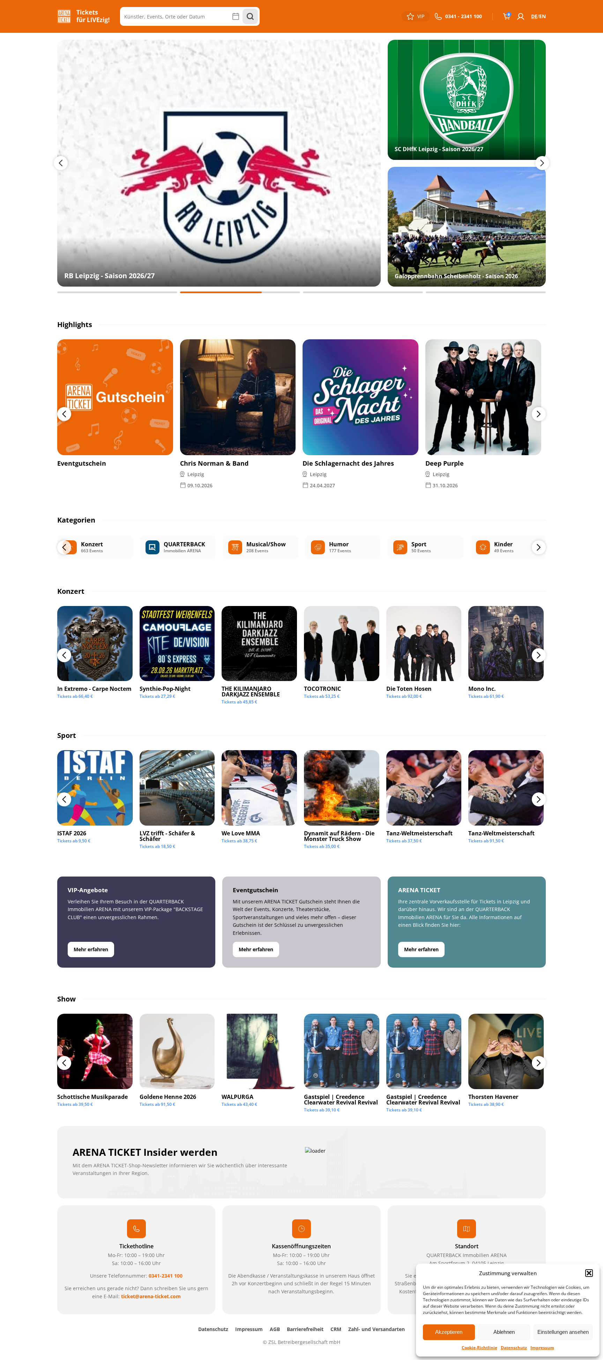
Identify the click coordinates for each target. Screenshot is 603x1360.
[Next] (539, 414)
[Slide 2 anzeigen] (240, 292)
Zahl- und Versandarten (376, 1329)
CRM (335, 1329)
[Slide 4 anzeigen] (486, 292)
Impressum (542, 1348)
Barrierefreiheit (305, 1329)
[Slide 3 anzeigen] (363, 292)
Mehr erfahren (91, 949)
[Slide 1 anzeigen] (117, 292)
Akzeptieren (448, 1332)
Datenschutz (514, 1348)
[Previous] (64, 414)
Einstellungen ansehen (563, 1332)
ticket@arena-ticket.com (151, 1296)
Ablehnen (504, 1332)
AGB (275, 1329)
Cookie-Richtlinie (479, 1348)
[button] (589, 1273)
